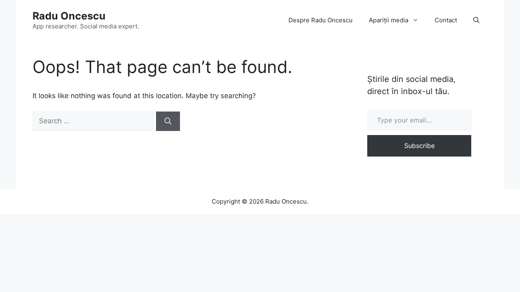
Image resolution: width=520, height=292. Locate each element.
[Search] (168, 121)
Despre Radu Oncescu (320, 20)
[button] (476, 20)
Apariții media (388, 20)
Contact (446, 20)
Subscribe (419, 146)
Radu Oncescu (69, 16)
